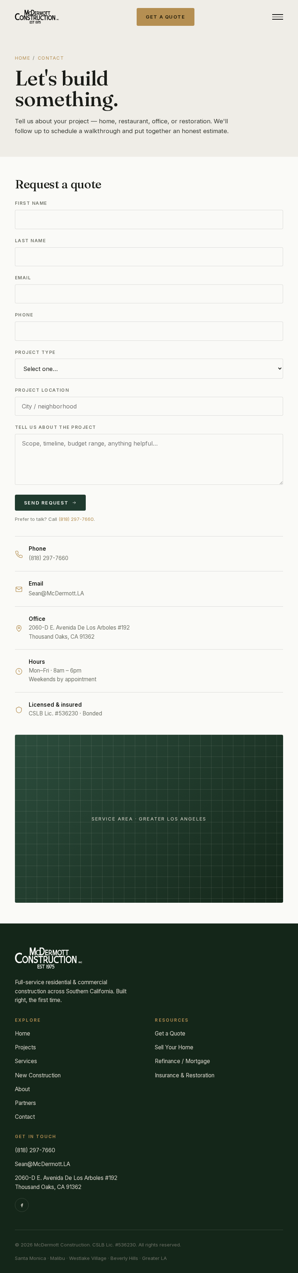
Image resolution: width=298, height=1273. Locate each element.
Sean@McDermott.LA (56, 593)
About (22, 1089)
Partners (25, 1103)
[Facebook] (22, 1205)
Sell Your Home (174, 1047)
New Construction (38, 1075)
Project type (35, 352)
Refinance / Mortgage (182, 1061)
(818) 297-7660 (76, 519)
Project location (42, 390)
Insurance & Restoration (184, 1075)
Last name (30, 240)
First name (31, 203)
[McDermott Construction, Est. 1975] (37, 17)
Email (23, 277)
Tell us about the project (55, 427)
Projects (25, 1047)
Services (26, 1061)
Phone (24, 315)
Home (22, 58)
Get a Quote (170, 1033)
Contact (25, 1116)
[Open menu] (277, 17)
